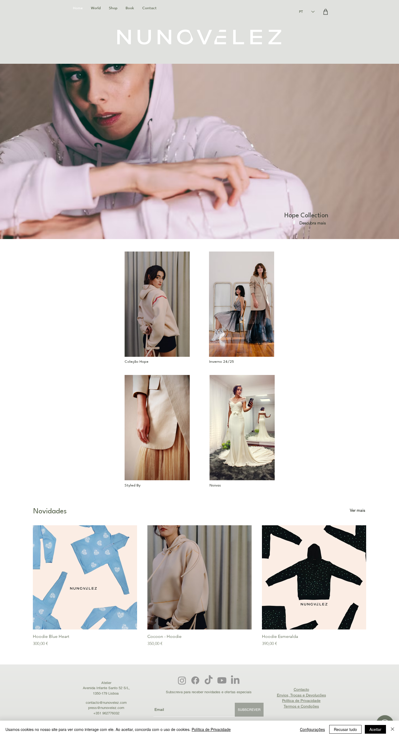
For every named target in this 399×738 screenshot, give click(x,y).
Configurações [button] (312, 729)
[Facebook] (195, 680)
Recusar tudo (345, 729)
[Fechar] (392, 729)
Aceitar (375, 729)
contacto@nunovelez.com (106, 703)
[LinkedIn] (235, 680)
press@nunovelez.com (106, 708)
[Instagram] (182, 680)
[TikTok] (208, 680)
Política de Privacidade (211, 729)
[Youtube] (222, 680)
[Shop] (325, 11)
